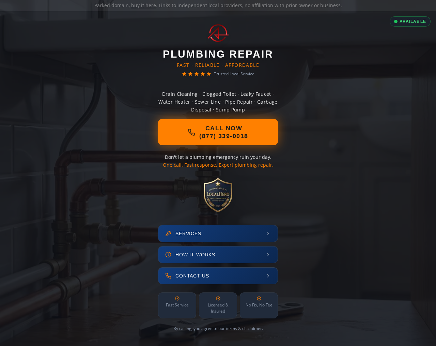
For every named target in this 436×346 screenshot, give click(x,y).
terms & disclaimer (244, 328)
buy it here (143, 5)
